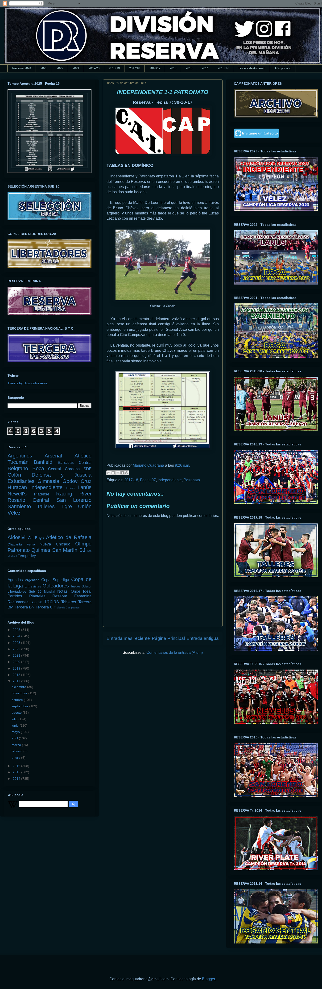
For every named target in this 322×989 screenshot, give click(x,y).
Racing (64, 494)
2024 (17, 636)
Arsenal (53, 456)
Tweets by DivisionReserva (28, 383)
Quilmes (40, 550)
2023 (44, 68)
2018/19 (114, 68)
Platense (41, 494)
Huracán (17, 487)
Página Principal (168, 638)
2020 (17, 662)
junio (16, 725)
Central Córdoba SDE (69, 469)
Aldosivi (16, 537)
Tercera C (44, 607)
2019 (17, 668)
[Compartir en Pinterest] (126, 472)
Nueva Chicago (55, 544)
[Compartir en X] (117, 472)
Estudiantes (21, 481)
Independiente (170, 480)
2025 (17, 630)
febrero (17, 751)
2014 (205, 68)
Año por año (283, 68)
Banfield (43, 462)
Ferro (31, 544)
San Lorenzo (74, 500)
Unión (84, 506)
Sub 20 (36, 602)
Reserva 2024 (21, 68)
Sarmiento (19, 506)
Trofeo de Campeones (67, 607)
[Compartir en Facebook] (122, 472)
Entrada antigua (202, 638)
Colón (14, 475)
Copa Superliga (55, 580)
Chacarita (15, 544)
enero (16, 757)
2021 (76, 68)
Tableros (68, 602)
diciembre (19, 687)
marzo (17, 745)
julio (15, 719)
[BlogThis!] (113, 472)
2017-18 (131, 480)
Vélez (14, 513)
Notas (62, 591)
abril (15, 738)
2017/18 (134, 68)
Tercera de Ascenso (251, 68)
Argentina (32, 580)
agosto (17, 712)
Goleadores (55, 586)
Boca (38, 468)
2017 (17, 681)
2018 (17, 675)
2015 (189, 68)
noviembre (20, 693)
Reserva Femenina (71, 596)
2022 (60, 68)
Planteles (37, 596)
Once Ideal (81, 591)
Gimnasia (48, 481)
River (85, 494)
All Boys (36, 538)
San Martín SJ (68, 550)
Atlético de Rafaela (68, 537)
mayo (16, 732)
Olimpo (83, 544)
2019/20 (94, 68)
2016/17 (154, 68)
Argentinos (20, 456)
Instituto (70, 488)
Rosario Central (28, 500)
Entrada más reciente (128, 638)
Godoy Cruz (76, 481)
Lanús (84, 487)
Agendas (15, 580)
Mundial (49, 591)
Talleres (46, 506)
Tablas (51, 601)
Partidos (15, 596)
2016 (173, 68)
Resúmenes (18, 602)
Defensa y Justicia (61, 475)
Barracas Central (74, 462)
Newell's (17, 494)
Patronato (192, 480)
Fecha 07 (148, 480)
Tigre (66, 506)
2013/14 (223, 68)
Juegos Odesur (80, 586)
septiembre (20, 706)
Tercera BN (24, 607)
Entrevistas (33, 586)
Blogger (208, 979)
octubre (18, 700)
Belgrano (18, 468)
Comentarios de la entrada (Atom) (174, 652)
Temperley (27, 555)
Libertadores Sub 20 (24, 591)
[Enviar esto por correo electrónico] (108, 472)
